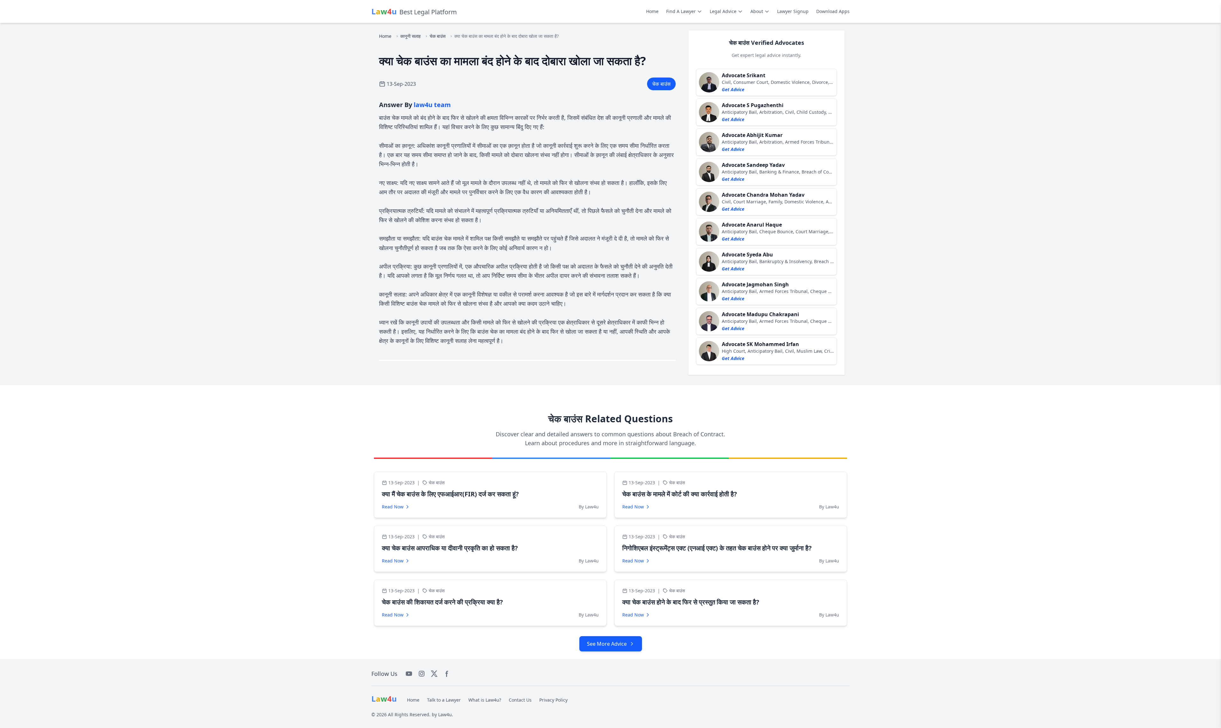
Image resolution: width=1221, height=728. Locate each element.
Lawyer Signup (793, 11)
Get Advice (733, 89)
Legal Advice (723, 11)
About (756, 11)
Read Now (393, 507)
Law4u (445, 714)
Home (652, 11)
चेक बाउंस (437, 36)
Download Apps (833, 11)
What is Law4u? (484, 700)
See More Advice (607, 643)
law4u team (432, 104)
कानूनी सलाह (410, 36)
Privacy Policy (553, 700)
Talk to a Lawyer (444, 700)
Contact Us (520, 700)
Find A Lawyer (681, 11)
